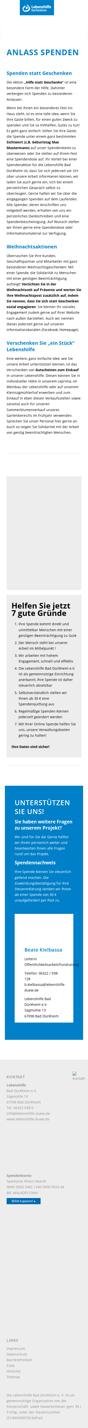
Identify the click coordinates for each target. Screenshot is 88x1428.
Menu (12, 9)
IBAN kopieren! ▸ (23, 1201)
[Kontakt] (79, 1078)
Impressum (16, 1348)
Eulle (11, 1365)
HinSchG (14, 1371)
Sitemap (13, 1377)
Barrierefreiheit (19, 1360)
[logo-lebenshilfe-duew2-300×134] (42, 7)
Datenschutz (17, 1354)
